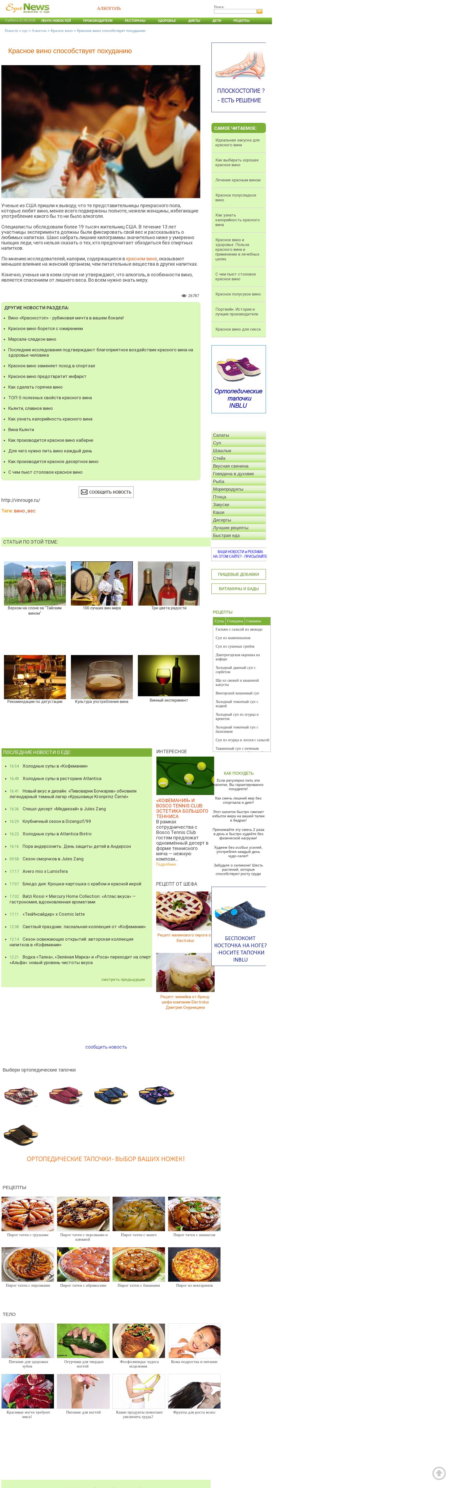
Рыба (218, 481)
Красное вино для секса (238, 329)
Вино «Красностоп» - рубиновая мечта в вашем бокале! (66, 317)
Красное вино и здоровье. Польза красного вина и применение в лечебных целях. (237, 249)
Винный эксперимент (169, 700)
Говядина (235, 621)
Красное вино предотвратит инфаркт (47, 376)
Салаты (221, 435)
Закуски (221, 504)
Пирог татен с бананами (139, 1285)
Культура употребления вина (101, 701)
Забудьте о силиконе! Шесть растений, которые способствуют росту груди (238, 869)
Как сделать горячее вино (35, 387)
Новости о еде (16, 31)
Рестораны (135, 21)
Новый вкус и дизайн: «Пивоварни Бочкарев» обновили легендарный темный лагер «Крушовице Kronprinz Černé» (73, 793)
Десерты (222, 520)
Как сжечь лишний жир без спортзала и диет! (238, 800)
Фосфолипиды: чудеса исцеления (139, 1364)
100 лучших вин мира (102, 608)
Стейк (219, 458)
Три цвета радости (168, 608)
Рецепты (241, 21)
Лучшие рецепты (230, 527)
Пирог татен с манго (139, 1235)
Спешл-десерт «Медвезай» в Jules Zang (58, 808)
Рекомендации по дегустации (34, 701)
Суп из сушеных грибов (235, 646)
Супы (219, 621)
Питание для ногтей (83, 1412)
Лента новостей (56, 21)
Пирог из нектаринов (194, 1285)
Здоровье (167, 21)
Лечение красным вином (238, 180)
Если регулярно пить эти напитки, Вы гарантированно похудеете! (238, 784)
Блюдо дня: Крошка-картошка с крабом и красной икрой (75, 883)
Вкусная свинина (230, 466)
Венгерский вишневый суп (237, 693)
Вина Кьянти (21, 429)
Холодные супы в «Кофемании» (49, 766)
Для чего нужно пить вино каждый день (50, 450)
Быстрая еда (226, 535)
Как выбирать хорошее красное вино (237, 162)
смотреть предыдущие (123, 979)
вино (19, 511)
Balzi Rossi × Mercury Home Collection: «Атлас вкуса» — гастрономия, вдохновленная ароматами (73, 899)
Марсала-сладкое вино (32, 339)
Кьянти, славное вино (30, 408)
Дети (216, 21)
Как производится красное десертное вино (53, 461)
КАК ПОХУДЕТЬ (239, 773)
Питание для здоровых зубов (28, 1364)
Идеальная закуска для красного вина (237, 142)
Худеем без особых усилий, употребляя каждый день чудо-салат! (238, 851)
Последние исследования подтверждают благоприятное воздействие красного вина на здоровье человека (100, 352)
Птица (219, 496)
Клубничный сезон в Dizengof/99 (50, 821)
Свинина (253, 621)
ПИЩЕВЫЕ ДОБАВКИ (238, 574)
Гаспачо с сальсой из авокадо (239, 629)
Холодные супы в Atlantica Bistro (51, 833)
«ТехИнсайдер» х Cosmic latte (47, 914)
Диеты (194, 21)
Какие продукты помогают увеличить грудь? (139, 1414)
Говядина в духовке (233, 473)
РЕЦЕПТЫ (222, 612)
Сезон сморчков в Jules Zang (47, 858)
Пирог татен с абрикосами (83, 1285)
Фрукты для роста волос (194, 1412)
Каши (218, 512)
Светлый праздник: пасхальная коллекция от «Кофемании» (78, 926)
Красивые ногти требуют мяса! (28, 1414)
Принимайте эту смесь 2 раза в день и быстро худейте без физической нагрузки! (238, 833)
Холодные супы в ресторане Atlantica (55, 778)
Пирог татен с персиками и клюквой (84, 1237)
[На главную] (26, 15)
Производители (98, 21)
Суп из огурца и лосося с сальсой (242, 740)
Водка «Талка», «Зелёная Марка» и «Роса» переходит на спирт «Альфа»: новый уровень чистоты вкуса (80, 959)
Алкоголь (39, 31)
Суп (217, 442)
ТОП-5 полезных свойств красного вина (50, 397)
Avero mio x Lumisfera (39, 871)
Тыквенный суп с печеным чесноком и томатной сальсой (239, 751)
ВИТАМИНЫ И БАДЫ (239, 588)
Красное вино (62, 31)
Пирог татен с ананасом (194, 1235)
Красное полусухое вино (238, 294)
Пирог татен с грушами (27, 1235)
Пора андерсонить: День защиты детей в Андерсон (70, 846)
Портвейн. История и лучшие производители (236, 311)
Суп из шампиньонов (233, 638)
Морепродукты (228, 489)
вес (32, 511)
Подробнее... (167, 864)
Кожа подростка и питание (194, 1362)
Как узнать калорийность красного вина (50, 419)
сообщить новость (106, 1047)
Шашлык (222, 450)
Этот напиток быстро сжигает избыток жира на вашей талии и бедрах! (238, 816)
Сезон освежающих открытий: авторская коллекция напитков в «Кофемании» (71, 941)
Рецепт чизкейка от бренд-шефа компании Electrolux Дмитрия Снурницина (185, 1002)
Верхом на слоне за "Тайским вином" (35, 611)
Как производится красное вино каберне (50, 440)
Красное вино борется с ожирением (45, 328)
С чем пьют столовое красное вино (45, 472)
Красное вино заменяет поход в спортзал (51, 365)
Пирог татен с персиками (28, 1285)
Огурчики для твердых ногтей (84, 1364)
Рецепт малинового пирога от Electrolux (185, 938)
